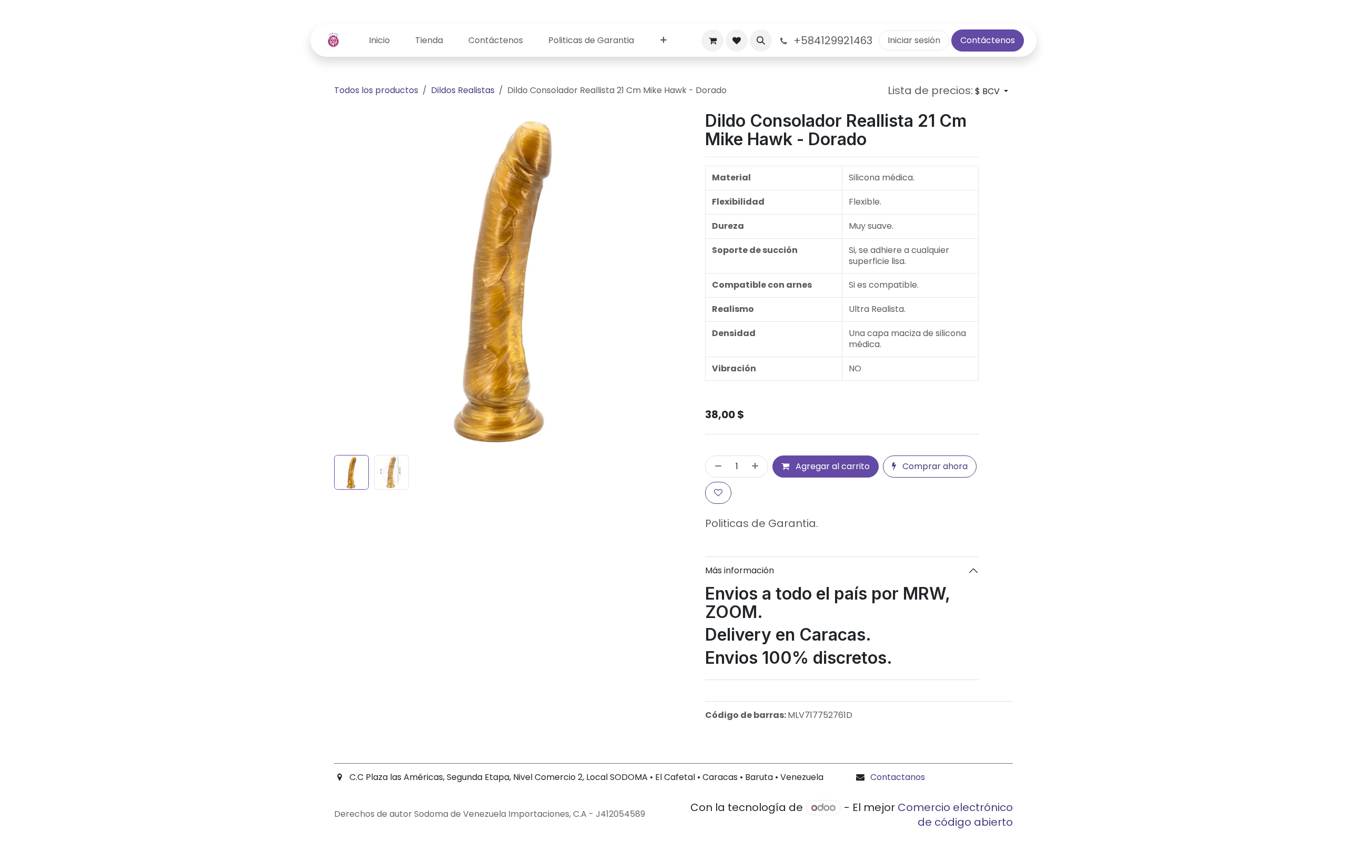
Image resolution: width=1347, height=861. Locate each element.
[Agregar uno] (757, 466)
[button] (761, 40)
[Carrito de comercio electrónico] (712, 40)
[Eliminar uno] (716, 466)
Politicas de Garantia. (761, 523)
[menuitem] (379, 40)
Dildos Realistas (463, 90)
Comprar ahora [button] (934, 466)
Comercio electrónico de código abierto (955, 814)
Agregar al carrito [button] (831, 466)
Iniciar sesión (914, 40)
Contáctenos (987, 40)
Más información (739, 570)
